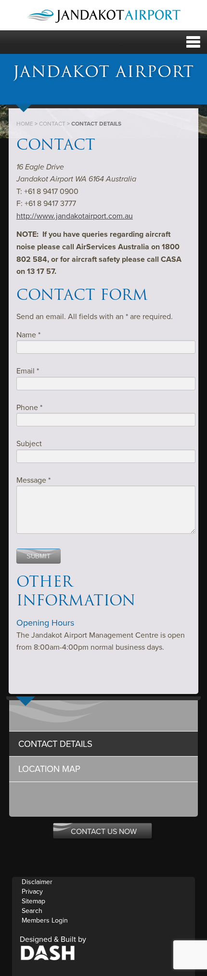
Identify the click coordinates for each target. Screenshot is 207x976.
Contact (52, 123)
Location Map (49, 769)
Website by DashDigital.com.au (48, 952)
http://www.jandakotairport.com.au (74, 216)
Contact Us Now (104, 831)
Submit (38, 556)
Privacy (32, 891)
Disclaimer (37, 882)
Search (32, 911)
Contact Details (55, 744)
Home (24, 123)
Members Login (45, 920)
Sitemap (33, 901)
